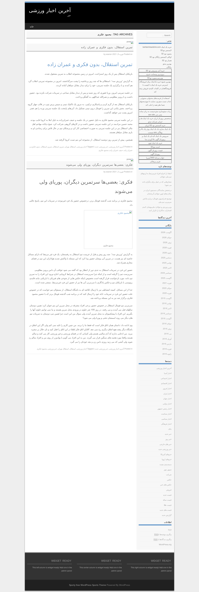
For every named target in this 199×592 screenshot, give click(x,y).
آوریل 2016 (166, 338)
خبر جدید (168, 433)
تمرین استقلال (58, 146)
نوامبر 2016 (166, 303)
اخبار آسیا (167, 373)
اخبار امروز (167, 388)
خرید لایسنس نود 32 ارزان (155, 125)
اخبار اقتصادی (166, 383)
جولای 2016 (166, 323)
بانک (169, 429)
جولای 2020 (166, 288)
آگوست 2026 (166, 232)
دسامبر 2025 (166, 257)
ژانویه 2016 (166, 353)
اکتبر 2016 (167, 308)
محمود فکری (104, 150)
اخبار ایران (167, 393)
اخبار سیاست (166, 413)
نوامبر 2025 (166, 262)
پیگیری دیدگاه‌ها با (162, 539)
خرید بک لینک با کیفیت (152, 84)
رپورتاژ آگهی (155, 154)
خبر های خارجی (165, 444)
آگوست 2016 (166, 318)
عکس (169, 479)
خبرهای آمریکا (166, 454)
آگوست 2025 (166, 278)
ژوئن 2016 (167, 328)
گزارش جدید (166, 515)
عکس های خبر (165, 484)
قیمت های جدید (165, 510)
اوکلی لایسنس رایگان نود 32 (160, 57)
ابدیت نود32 (155, 146)
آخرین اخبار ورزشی (50, 10)
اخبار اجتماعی (166, 378)
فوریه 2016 (166, 348)
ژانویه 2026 (166, 252)
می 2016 (167, 333)
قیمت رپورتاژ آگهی (155, 150)
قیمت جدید (167, 494)
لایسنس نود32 (165, 50)
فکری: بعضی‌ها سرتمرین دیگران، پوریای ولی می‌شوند (99, 164)
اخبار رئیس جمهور (164, 408)
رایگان (169, 67)
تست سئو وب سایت (158, 101)
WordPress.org (165, 544)
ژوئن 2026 (167, 242)
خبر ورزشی (52, 348)
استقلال (73, 348)
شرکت (168, 474)
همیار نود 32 (166, 60)
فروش (168, 489)
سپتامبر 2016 (166, 313)
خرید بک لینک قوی (155, 143)
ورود (169, 529)
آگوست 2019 (166, 298)
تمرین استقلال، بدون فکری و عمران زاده (106, 47)
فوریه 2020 (166, 293)
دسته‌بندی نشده (165, 464)
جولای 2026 (166, 237)
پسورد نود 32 (166, 53)
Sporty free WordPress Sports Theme (87, 585)
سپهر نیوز (167, 469)
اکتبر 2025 (167, 267)
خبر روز (168, 439)
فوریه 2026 (166, 247)
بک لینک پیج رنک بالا (148, 129)
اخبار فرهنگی (166, 423)
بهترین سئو (167, 63)
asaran (109, 54)
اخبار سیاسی (166, 418)
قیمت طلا (167, 505)
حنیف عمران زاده (116, 150)
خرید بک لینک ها (147, 118)
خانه (32, 26)
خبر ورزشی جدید (101, 146)
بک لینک (146, 136)
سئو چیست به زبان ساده (148, 111)
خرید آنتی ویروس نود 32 (155, 70)
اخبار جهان (167, 398)
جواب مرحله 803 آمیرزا (155, 157)
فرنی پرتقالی (155, 161)
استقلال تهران (70, 146)
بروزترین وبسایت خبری (155, 74)
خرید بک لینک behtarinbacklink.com (157, 47)
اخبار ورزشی (82, 146)
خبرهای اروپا (166, 459)
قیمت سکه (167, 499)
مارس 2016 (166, 343)
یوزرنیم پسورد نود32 (155, 77)
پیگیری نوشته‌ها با (162, 534)
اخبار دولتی (167, 403)
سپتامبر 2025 (166, 272)
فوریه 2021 (166, 283)
